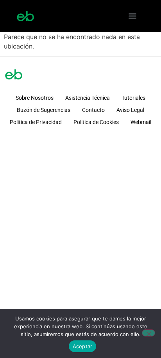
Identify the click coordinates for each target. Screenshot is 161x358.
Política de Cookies (96, 122)
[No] (148, 332)
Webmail (141, 122)
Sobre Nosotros (35, 98)
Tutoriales (133, 98)
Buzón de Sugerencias (43, 110)
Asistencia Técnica (87, 98)
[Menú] (132, 16)
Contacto (93, 110)
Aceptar (83, 346)
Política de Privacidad (36, 122)
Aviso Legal (130, 110)
